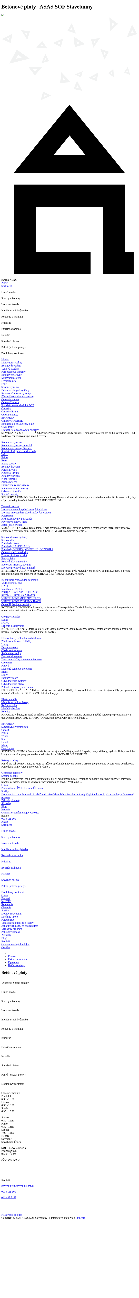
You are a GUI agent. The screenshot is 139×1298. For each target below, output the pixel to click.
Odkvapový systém (11, 491)
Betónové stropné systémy (15, 390)
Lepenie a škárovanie (12, 625)
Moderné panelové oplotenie (16, 668)
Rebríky (5, 711)
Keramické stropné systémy (16, 393)
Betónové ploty (9, 647)
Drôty (4, 674)
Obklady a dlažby (10, 616)
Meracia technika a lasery (14, 702)
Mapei (4, 745)
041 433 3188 (8, 1197)
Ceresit (5, 729)
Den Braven (7, 748)
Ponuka (12, 956)
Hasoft (4, 742)
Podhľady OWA (10, 543)
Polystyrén (7, 515)
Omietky (6, 408)
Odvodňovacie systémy (13, 680)
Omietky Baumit (10, 411)
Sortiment (6, 286)
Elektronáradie (9, 699)
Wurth (4, 736)
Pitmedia (80, 1217)
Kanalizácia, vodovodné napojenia (19, 579)
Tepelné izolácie (10, 506)
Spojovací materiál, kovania (16, 564)
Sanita (4, 619)
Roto (4, 460)
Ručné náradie (9, 705)
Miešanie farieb (30, 794)
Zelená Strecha (9, 481)
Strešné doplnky (10, 494)
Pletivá (5, 665)
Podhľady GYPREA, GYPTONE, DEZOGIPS (27, 549)
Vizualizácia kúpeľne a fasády (69, 794)
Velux (4, 454)
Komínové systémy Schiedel (16, 445)
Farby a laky (8, 558)
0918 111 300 (8, 818)
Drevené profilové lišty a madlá (18, 567)
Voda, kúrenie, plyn (11, 582)
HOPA (5, 622)
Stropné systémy (10, 387)
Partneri (5, 788)
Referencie (26, 788)
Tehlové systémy (10, 368)
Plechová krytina (10, 472)
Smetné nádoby (9, 775)
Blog (4, 806)
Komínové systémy (11, 442)
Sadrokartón (7, 540)
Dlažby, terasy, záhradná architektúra (21, 638)
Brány (4, 671)
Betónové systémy (11, 365)
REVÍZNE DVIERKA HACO (18, 595)
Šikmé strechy (8, 463)
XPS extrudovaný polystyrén (16, 518)
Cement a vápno (10, 399)
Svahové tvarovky (11, 653)
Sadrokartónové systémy (14, 537)
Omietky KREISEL (12, 420)
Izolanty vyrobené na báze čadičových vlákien (26, 512)
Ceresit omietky (9, 414)
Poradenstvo (46, 794)
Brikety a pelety (9, 760)
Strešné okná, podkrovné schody (18, 451)
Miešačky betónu (10, 708)
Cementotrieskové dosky (14, 552)
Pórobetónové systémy (13, 371)
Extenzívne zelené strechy (15, 485)
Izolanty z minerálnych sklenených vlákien (24, 509)
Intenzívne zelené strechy (14, 488)
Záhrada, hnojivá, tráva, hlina (17, 687)
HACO (5, 586)
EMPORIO (7, 417)
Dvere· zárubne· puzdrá (14, 555)
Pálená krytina (9, 469)
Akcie (4, 282)
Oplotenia (6, 662)
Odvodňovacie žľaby (12, 684)
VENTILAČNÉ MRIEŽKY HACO (21, 598)
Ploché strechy (9, 478)
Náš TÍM (15, 788)
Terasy (4, 644)
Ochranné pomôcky (12, 772)
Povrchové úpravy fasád (14, 521)
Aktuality (6, 803)
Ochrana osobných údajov (15, 812)
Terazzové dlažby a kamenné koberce (21, 659)
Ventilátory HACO (11, 589)
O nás (4, 785)
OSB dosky (7, 426)
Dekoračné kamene (11, 656)
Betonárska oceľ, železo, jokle (17, 423)
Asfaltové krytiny (10, 475)
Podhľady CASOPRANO (15, 546)
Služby (5, 791)
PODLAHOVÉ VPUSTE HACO (19, 592)
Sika (3, 739)
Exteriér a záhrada (17, 959)
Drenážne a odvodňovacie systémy (20, 429)
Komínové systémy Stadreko (16, 448)
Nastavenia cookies (11, 1214)
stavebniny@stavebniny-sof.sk (17, 1185)
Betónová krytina (10, 466)
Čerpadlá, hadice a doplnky (16, 604)
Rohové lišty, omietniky (14, 561)
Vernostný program (11, 928)
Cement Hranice (10, 402)
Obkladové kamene (11, 650)
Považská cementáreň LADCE (17, 405)
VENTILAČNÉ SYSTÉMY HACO (21, 601)
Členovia (38, 788)
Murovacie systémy (11, 362)
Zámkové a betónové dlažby (16, 641)
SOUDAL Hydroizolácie (14, 726)
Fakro (4, 457)
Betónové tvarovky (11, 374)
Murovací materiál (11, 377)
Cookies (34, 812)
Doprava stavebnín (11, 794)
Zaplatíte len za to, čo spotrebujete (104, 794)
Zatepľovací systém (11, 524)
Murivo (5, 359)
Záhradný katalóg (10, 800)
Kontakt (5, 809)
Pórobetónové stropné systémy (17, 396)
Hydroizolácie (8, 380)
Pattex (4, 732)
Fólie (4, 383)
